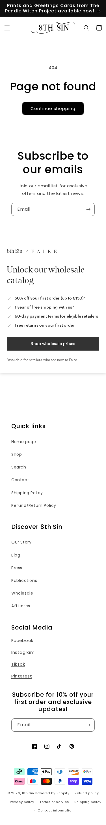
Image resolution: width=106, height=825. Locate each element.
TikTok (18, 664)
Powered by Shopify (52, 793)
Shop (16, 454)
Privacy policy (22, 802)
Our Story (21, 542)
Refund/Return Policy (33, 505)
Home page (23, 442)
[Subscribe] (88, 209)
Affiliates (20, 606)
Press (16, 568)
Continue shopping (53, 108)
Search (18, 467)
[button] (7, 28)
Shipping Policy (27, 493)
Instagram (22, 652)
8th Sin (28, 793)
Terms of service (54, 802)
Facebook (22, 640)
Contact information (55, 810)
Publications (24, 580)
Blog (15, 555)
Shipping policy (87, 802)
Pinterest (21, 676)
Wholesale (22, 593)
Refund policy (87, 793)
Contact (20, 480)
